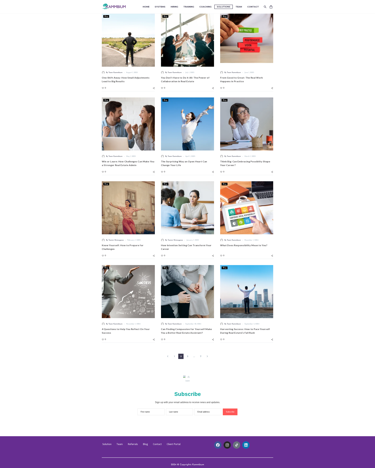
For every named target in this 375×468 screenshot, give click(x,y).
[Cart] (272, 7)
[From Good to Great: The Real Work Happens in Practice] (246, 40)
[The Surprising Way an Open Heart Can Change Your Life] (187, 123)
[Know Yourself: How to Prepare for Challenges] (128, 207)
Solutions (223, 6)
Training (188, 6)
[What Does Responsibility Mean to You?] (246, 207)
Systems (160, 6)
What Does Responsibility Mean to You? (243, 245)
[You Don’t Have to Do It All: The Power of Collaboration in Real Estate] (187, 40)
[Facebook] (217, 445)
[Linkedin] (246, 445)
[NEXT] (207, 356)
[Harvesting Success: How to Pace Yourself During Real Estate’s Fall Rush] (246, 291)
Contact (253, 6)
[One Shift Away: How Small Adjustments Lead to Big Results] (128, 40)
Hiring (174, 6)
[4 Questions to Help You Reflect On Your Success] (128, 291)
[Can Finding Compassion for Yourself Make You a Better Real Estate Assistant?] (187, 291)
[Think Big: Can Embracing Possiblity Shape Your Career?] (246, 123)
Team (239, 6)
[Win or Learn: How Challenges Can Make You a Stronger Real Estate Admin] (128, 123)
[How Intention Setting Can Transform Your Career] (187, 207)
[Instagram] (227, 445)
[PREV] (167, 356)
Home (146, 6)
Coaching (205, 6)
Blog (106, 16)
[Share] (154, 88)
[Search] (265, 7)
